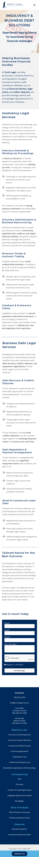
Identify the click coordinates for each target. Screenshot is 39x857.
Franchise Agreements (19, 751)
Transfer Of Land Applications (20, 790)
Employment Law (19, 757)
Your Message (10, 644)
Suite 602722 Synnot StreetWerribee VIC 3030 (19, 710)
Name (6, 623)
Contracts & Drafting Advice (19, 735)
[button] (19, 670)
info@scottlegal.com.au (19, 703)
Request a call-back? (15, 665)
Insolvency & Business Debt (19, 835)
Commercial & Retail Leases (19, 746)
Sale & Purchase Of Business (19, 740)
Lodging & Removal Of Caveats (19, 795)
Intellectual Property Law (19, 762)
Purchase (19, 784)
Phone (7, 637)
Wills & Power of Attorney (19, 812)
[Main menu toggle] (34, 5)
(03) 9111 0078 (19, 697)
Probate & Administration (19, 818)
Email (6, 630)
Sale (19, 779)
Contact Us (19, 853)
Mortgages (19, 801)
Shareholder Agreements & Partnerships (19, 768)
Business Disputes (19, 829)
